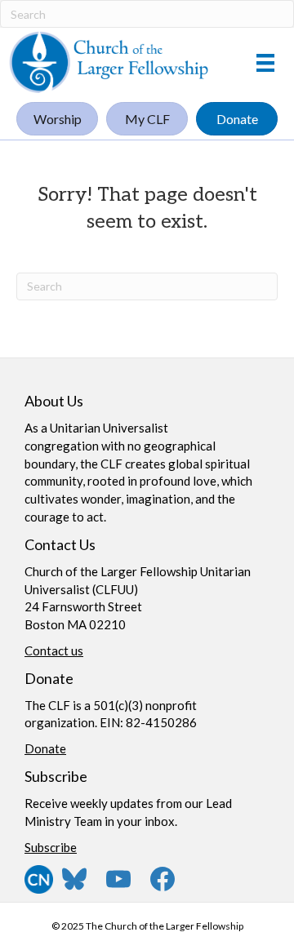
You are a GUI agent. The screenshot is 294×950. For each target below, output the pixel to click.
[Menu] (265, 62)
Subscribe (50, 847)
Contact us (53, 650)
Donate (45, 748)
